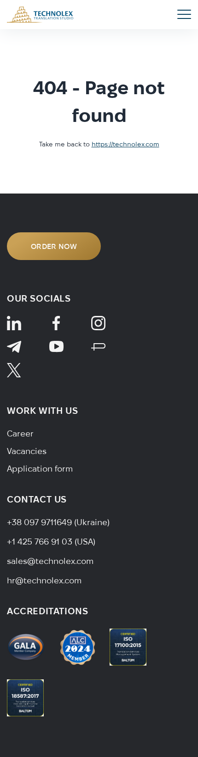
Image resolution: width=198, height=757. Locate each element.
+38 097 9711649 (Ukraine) (58, 522)
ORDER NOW (54, 246)
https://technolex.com (125, 144)
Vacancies (27, 451)
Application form (40, 468)
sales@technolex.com (50, 561)
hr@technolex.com (44, 580)
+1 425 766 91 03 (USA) (51, 541)
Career (20, 433)
